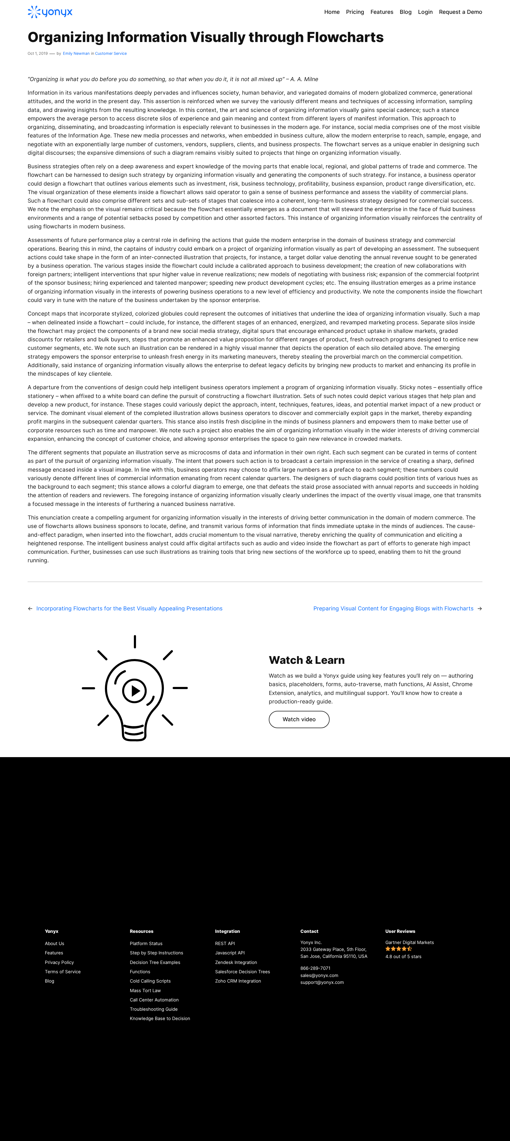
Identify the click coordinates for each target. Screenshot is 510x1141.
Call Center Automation (154, 999)
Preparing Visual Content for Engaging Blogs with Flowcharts (393, 608)
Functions (140, 971)
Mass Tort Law (145, 990)
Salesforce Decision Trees (242, 971)
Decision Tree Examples (155, 962)
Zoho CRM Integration (238, 981)
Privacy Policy (59, 962)
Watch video (299, 719)
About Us (54, 943)
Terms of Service (63, 971)
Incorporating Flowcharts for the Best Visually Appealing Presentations (129, 608)
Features (54, 952)
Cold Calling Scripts (150, 981)
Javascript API (230, 952)
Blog (49, 981)
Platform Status (146, 943)
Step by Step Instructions (156, 952)
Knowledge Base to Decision (160, 1018)
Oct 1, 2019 (38, 53)
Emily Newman (76, 53)
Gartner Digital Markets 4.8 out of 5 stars (409, 949)
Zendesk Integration (236, 962)
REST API (225, 943)
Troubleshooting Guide (154, 1009)
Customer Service (111, 53)
